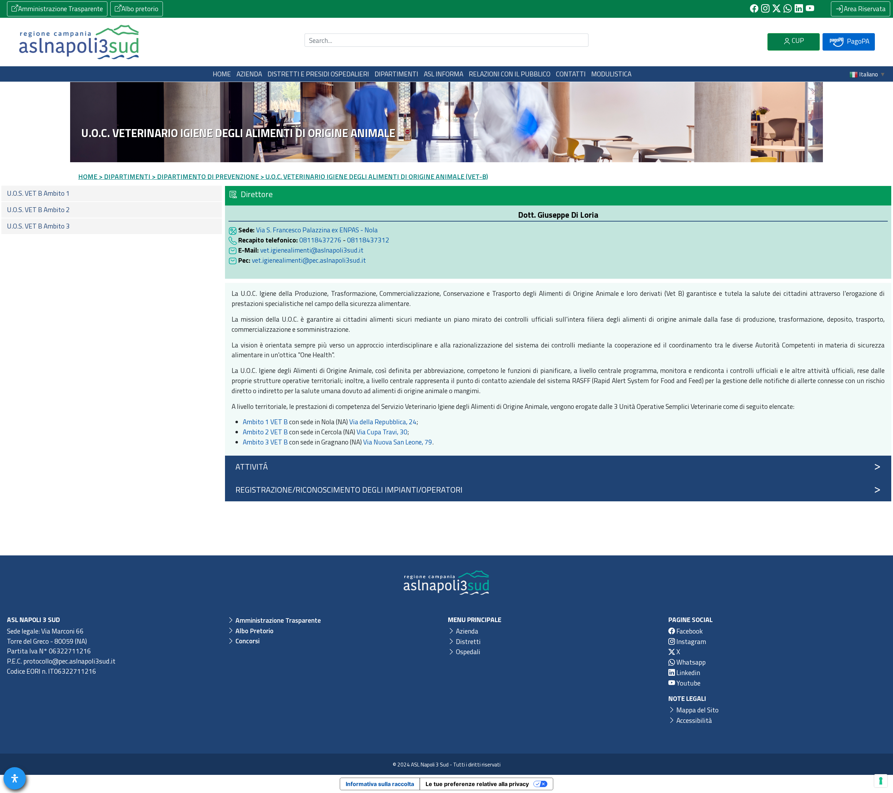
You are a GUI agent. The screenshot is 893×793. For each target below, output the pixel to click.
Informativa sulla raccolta (380, 783)
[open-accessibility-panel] (14, 778)
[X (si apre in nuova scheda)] (776, 8)
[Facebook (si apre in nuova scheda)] (754, 8)
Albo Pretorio (253, 631)
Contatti (571, 74)
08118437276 (320, 240)
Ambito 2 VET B (265, 432)
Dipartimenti (396, 74)
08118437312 (368, 240)
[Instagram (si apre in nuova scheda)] (765, 8)
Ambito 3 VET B (265, 442)
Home (222, 74)
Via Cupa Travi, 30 (382, 432)
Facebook (689, 631)
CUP (797, 40)
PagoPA (857, 41)
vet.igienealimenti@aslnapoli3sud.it (311, 250)
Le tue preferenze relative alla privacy (477, 783)
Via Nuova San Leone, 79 (397, 442)
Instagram (690, 641)
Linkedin (687, 672)
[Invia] (579, 40)
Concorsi (247, 641)
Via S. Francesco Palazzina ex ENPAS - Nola (317, 230)
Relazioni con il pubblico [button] (509, 74)
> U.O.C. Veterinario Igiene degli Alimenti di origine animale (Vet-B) (374, 176)
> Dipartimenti (124, 176)
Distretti (468, 641)
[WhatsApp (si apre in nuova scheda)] (787, 8)
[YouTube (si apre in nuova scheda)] (810, 8)
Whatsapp (690, 662)
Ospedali (467, 651)
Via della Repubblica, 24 (383, 422)
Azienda (466, 631)
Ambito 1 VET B (265, 422)
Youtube (687, 683)
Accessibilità (693, 720)
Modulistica (611, 74)
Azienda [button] (249, 74)
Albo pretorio (139, 8)
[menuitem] (111, 193)
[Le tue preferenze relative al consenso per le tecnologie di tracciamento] (880, 780)
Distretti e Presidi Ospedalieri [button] (318, 74)
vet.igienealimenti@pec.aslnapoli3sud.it (309, 260)
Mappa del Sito (697, 710)
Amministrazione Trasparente (60, 8)
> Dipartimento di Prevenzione (205, 176)
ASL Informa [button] (443, 74)
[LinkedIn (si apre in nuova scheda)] (799, 8)
